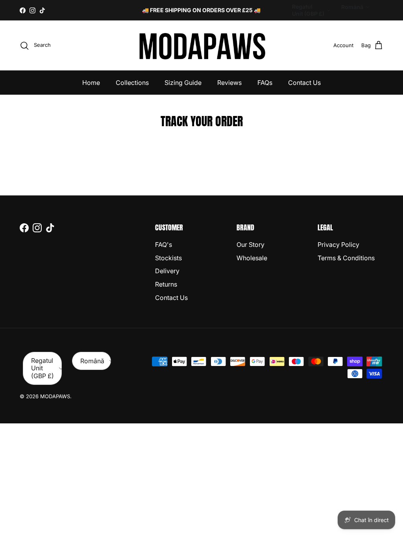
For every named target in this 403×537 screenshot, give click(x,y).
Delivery (167, 271)
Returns (166, 284)
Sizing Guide (183, 82)
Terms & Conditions (346, 258)
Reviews (229, 82)
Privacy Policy (338, 244)
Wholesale (252, 258)
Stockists (168, 258)
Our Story (250, 244)
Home (91, 82)
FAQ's (163, 244)
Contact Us (304, 82)
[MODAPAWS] (202, 45)
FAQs (264, 82)
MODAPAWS (55, 396)
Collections (132, 82)
